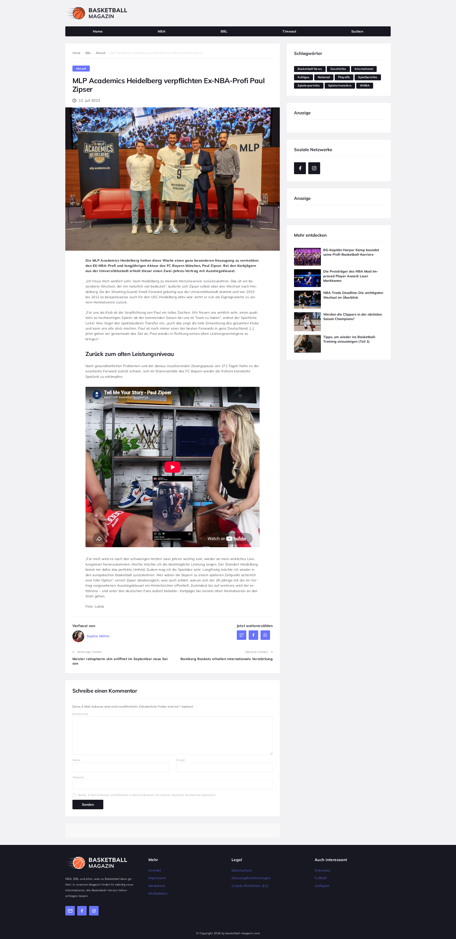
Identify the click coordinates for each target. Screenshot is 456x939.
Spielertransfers (340, 85)
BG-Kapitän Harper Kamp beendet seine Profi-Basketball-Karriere (351, 252)
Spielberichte (367, 77)
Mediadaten (157, 893)
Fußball (321, 878)
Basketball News (310, 69)
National (324, 77)
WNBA (365, 85)
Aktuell (101, 53)
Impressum (157, 878)
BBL (88, 53)
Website (78, 777)
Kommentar (80, 714)
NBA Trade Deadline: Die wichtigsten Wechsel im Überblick (353, 295)
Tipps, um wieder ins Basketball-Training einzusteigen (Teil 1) (349, 339)
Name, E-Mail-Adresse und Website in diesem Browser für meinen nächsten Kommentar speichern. (147, 795)
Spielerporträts (309, 85)
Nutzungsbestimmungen (251, 878)
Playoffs (344, 77)
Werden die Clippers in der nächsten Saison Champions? (352, 316)
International (364, 69)
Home (76, 53)
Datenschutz (242, 870)
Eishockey (323, 870)
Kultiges (303, 77)
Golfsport (322, 886)
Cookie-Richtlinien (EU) (250, 886)
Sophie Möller (98, 636)
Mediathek (156, 886)
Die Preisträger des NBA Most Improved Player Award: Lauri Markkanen (350, 276)
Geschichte (338, 69)
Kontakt (154, 870)
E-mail (180, 760)
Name (76, 760)
